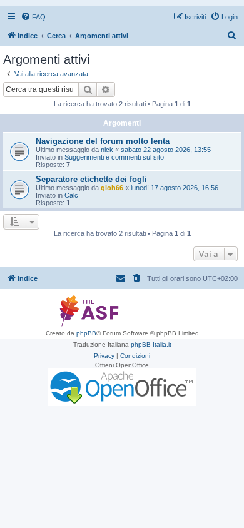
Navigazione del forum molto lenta (103, 141)
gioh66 (112, 187)
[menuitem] (33, 16)
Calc (71, 195)
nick (107, 149)
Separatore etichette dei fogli (91, 179)
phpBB (86, 333)
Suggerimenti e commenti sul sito (114, 157)
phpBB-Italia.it (151, 344)
